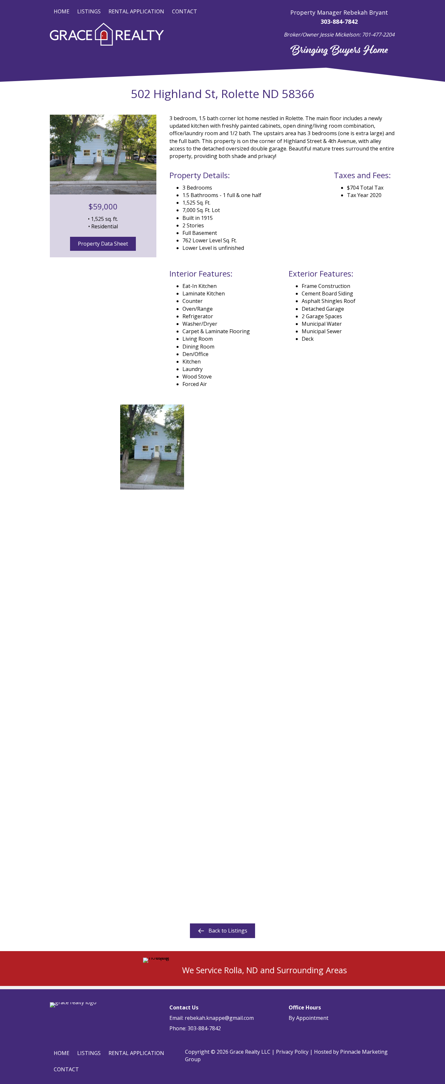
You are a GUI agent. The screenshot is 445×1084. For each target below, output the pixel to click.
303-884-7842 (204, 1028)
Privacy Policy (292, 1051)
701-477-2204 (378, 34)
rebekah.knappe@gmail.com (219, 1017)
